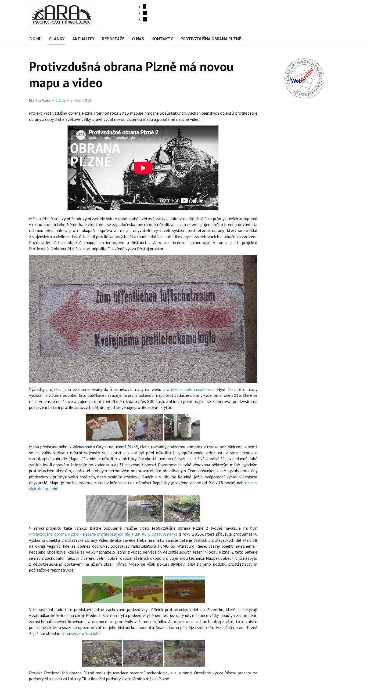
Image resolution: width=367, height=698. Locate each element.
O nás (138, 38)
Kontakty (162, 38)
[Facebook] (144, 6)
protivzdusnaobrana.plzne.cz (189, 389)
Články (57, 38)
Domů (36, 38)
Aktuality (83, 38)
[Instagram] (145, 19)
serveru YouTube (85, 633)
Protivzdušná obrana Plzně (211, 38)
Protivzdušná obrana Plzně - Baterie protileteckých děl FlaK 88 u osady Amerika (103, 534)
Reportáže (113, 38)
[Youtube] (145, 13)
